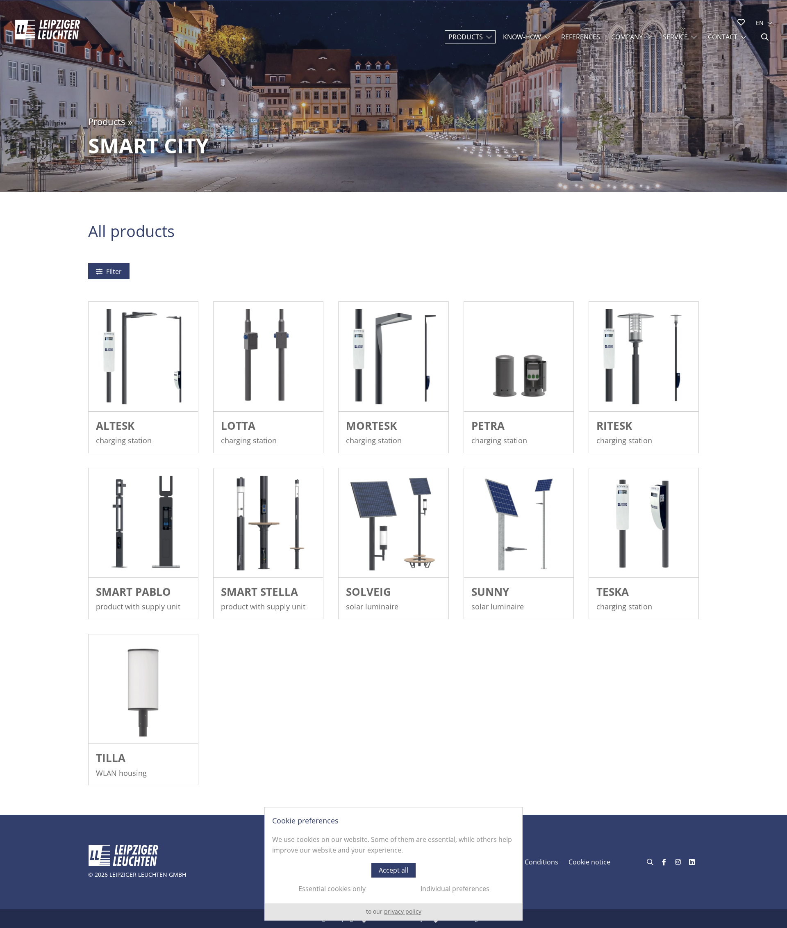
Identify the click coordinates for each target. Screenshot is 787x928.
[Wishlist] (741, 22)
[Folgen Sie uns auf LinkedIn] (692, 862)
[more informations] (143, 356)
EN (760, 23)
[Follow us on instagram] (678, 862)
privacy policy (402, 911)
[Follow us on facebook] (664, 862)
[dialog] (393, 864)
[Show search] (764, 37)
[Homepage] (47, 29)
